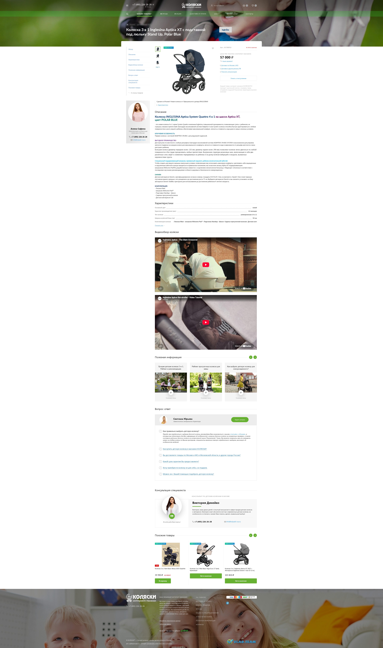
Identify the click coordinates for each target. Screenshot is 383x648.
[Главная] (127, 24)
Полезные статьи (171, 398)
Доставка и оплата (204, 601)
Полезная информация (205, 621)
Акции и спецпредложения (207, 613)
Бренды (199, 609)
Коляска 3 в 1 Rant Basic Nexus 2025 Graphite (170, 569)
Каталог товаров (203, 605)
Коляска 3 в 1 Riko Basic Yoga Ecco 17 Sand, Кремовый (204, 569)
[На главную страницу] (191, 5)
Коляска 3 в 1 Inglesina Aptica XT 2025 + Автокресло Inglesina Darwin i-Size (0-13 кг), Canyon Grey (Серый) (240, 569)
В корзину (163, 581)
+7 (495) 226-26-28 (139, 137)
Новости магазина (204, 617)
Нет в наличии (206, 576)
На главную (201, 597)
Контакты (200, 624)
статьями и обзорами (237, 434)
